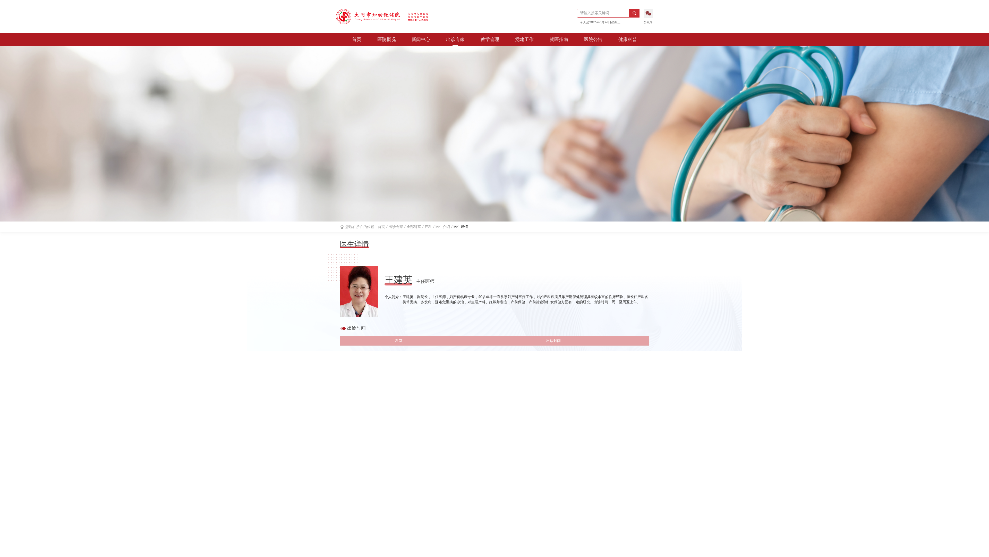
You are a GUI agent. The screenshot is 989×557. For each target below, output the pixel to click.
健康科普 (627, 39)
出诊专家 (455, 39)
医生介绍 (443, 227)
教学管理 (490, 39)
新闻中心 (421, 39)
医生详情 (461, 227)
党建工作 (524, 39)
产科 (428, 227)
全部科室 (414, 227)
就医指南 (559, 39)
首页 (356, 39)
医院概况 (386, 39)
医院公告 (593, 39)
